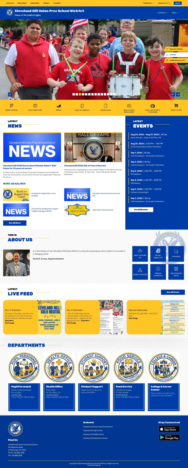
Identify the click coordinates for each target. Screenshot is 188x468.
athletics (10, 3)
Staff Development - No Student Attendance (147, 156)
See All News (15, 223)
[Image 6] (89, 94)
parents (46, 3)
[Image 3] (80, 94)
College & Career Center (161, 388)
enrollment (35, 3)
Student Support (92, 386)
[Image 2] (77, 94)
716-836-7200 (19, 453)
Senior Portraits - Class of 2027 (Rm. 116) (146, 138)
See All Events (141, 210)
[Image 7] (92, 94)
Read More (9, 321)
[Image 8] (95, 94)
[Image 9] (99, 94)
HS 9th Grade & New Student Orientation (146, 147)
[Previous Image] (173, 94)
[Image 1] (73, 94)
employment (22, 3)
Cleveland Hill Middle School (93, 434)
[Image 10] (102, 94)
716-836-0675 (17, 455)
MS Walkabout (136, 174)
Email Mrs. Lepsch (52, 395)
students (57, 3)
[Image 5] (86, 94)
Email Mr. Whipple (122, 395)
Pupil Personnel (21, 386)
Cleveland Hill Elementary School (95, 438)
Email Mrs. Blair (16, 395)
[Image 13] (111, 94)
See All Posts (173, 292)
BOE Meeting (135, 183)
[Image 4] (83, 94)
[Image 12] (108, 94)
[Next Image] (178, 94)
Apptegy (98, 465)
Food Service (124, 386)
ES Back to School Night (140, 192)
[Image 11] (105, 94)
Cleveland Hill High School (92, 430)
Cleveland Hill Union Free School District (98, 427)
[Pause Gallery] (10, 94)
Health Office (54, 386)
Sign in (177, 3)
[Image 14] (114, 94)
